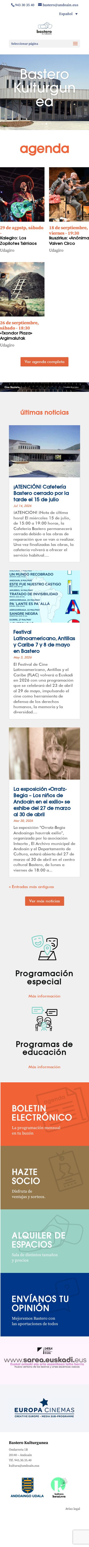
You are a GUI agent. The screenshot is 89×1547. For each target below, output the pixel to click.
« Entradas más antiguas (31, 886)
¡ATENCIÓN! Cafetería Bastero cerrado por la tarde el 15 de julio (41, 494)
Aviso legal (72, 1509)
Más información (44, 996)
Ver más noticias (44, 901)
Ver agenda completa (44, 361)
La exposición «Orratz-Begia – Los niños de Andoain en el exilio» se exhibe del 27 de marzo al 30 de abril (42, 802)
